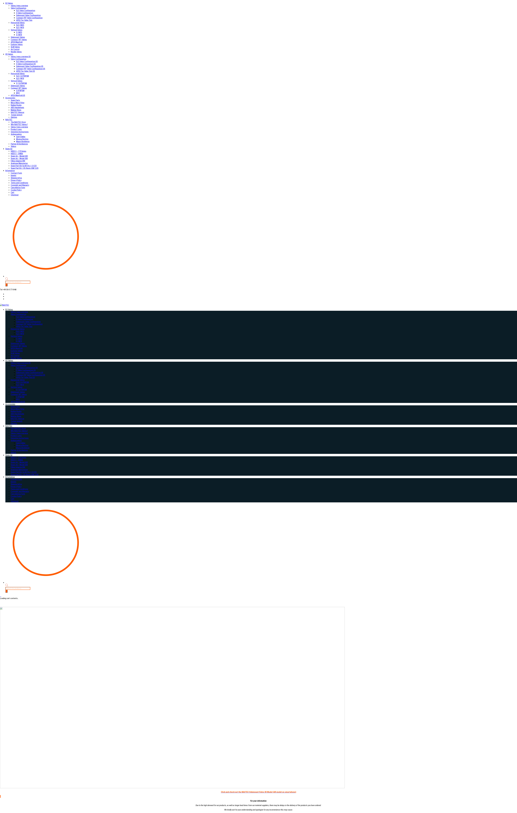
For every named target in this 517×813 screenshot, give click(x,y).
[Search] (6, 285)
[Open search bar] (6, 279)
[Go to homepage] (4, 305)
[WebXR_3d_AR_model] (172, 787)
